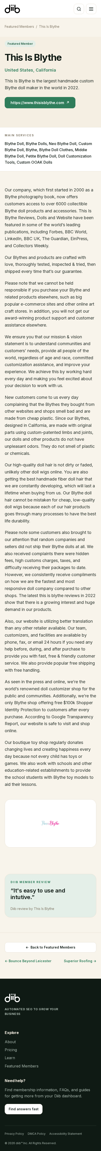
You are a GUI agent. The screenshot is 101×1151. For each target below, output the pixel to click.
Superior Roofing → (80, 961)
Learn (10, 1057)
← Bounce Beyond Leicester (28, 961)
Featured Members (19, 26)
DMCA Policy (37, 1133)
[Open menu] (91, 9)
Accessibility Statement (65, 1133)
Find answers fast (24, 1109)
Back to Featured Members (50, 947)
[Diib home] (12, 9)
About (10, 1041)
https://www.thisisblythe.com (40, 102)
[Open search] (79, 9)
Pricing (11, 1049)
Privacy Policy (14, 1133)
